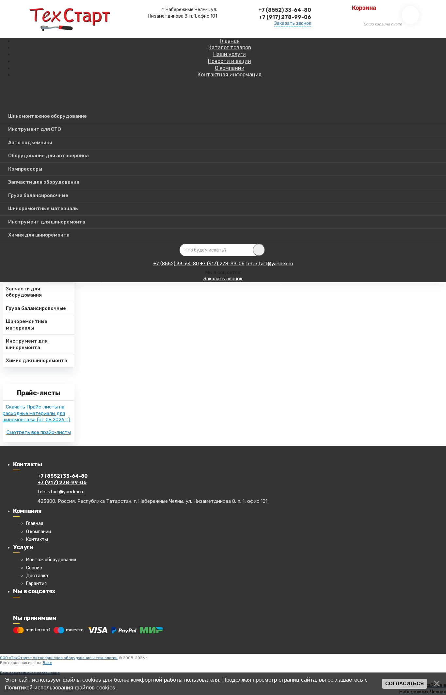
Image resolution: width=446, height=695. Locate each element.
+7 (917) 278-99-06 (222, 264)
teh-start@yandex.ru (269, 264)
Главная (34, 523)
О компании (38, 531)
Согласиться (404, 683)
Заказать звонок (292, 23)
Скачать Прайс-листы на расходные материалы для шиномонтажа (36, 413)
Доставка (37, 576)
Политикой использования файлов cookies (60, 687)
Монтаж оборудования (51, 560)
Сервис (34, 568)
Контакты (37, 539)
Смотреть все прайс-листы (39, 432)
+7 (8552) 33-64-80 (176, 264)
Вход (47, 662)
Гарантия (36, 583)
